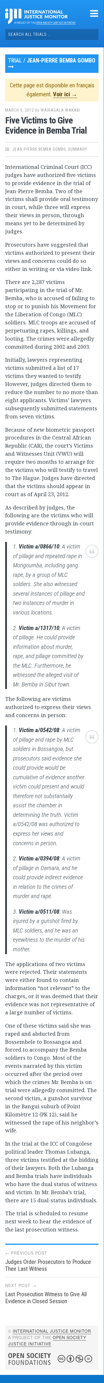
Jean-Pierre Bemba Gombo (61, 60)
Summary (77, 149)
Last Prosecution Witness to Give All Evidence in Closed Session (46, 1298)
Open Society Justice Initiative (55, 22)
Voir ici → (65, 94)
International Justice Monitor (52, 1331)
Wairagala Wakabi (60, 110)
